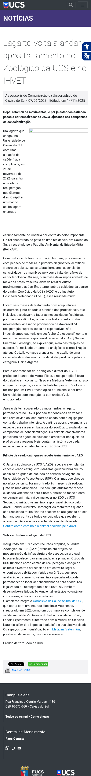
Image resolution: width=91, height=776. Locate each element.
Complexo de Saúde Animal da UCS (57, 601)
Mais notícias (21, 670)
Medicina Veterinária (66, 629)
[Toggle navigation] (71, 5)
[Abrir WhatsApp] (80, 765)
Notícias (18, 18)
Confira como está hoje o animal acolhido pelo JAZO (40, 526)
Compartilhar (39, 664)
